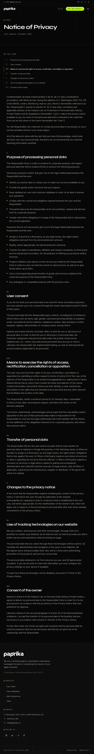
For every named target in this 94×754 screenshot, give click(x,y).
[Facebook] (85, 2)
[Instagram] (78, 2)
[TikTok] (88, 2)
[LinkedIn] (81, 2)
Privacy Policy (72, 750)
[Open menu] (88, 9)
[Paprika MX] (9, 8)
